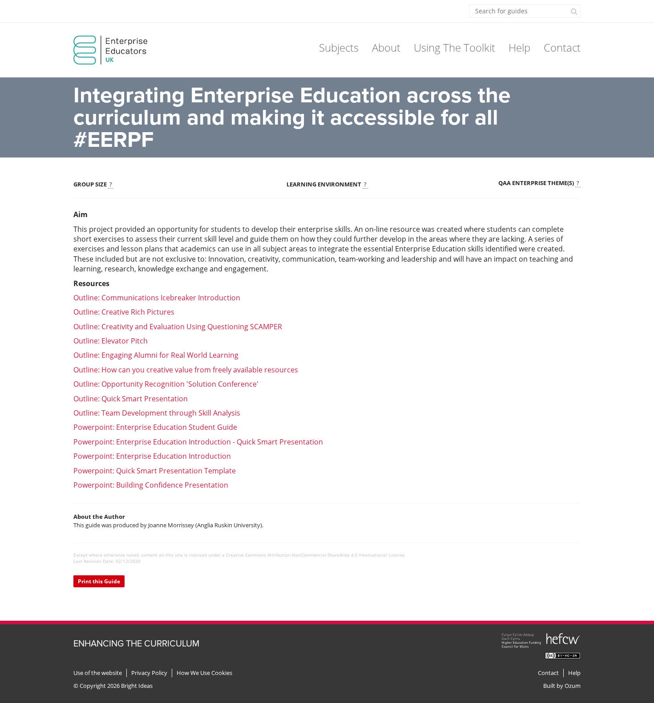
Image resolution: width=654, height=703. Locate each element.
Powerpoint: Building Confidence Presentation (150, 485)
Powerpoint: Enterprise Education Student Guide (155, 427)
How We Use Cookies (204, 673)
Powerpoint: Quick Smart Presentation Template (154, 471)
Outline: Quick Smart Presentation (130, 399)
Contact (562, 47)
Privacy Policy (149, 673)
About (386, 47)
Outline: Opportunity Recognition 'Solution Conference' (165, 384)
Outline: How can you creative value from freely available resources (185, 370)
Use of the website (97, 673)
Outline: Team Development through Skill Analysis (156, 413)
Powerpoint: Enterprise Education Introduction (153, 456)
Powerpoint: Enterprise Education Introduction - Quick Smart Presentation (198, 442)
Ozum (573, 686)
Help (519, 47)
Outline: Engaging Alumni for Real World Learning (155, 355)
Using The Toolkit (454, 47)
